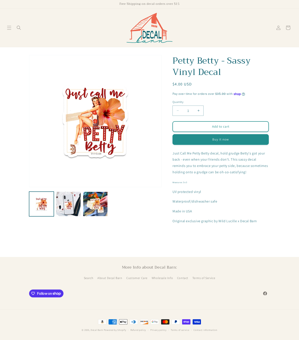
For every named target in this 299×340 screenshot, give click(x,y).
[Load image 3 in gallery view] (95, 204)
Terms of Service (203, 278)
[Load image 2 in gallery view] (68, 204)
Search (88, 278)
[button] (9, 28)
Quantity (177, 102)
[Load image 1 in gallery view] (41, 204)
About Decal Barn (109, 278)
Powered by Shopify (115, 329)
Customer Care (137, 278)
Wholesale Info (162, 278)
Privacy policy (158, 329)
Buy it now (220, 139)
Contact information (205, 329)
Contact (182, 278)
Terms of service (180, 329)
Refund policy (138, 329)
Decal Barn (97, 329)
